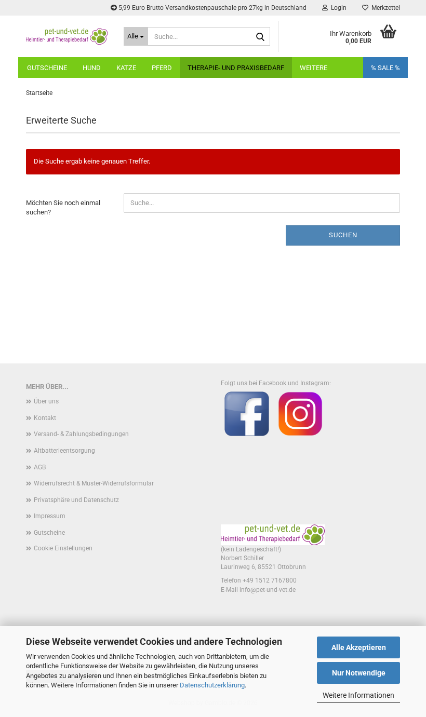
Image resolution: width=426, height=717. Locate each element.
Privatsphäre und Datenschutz (76, 500)
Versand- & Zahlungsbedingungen (81, 434)
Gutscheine (47, 68)
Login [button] (337, 7)
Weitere (313, 68)
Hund (92, 68)
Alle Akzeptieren (358, 647)
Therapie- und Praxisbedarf (236, 68)
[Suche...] (260, 37)
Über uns (46, 401)
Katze (126, 68)
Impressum (49, 516)
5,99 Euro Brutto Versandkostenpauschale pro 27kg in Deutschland (212, 7)
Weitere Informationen (358, 695)
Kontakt (45, 418)
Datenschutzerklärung (212, 685)
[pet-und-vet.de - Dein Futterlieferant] (67, 36)
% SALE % (385, 68)
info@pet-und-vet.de (267, 589)
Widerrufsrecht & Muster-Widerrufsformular (94, 483)
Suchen (343, 235)
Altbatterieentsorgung (64, 450)
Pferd (162, 68)
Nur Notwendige (358, 673)
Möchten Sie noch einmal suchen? (63, 208)
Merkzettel (384, 7)
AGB (40, 467)
